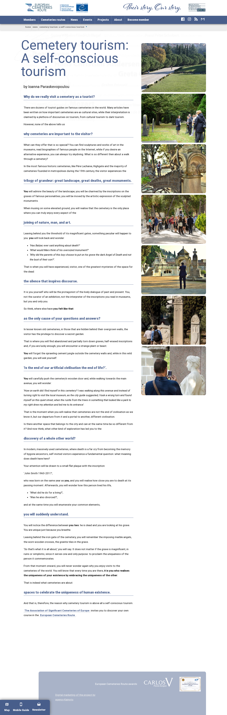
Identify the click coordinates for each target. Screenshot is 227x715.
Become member (138, 19)
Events (87, 19)
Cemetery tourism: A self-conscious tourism (61, 27)
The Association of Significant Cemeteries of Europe (56, 610)
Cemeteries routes (53, 19)
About (118, 19)
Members (30, 19)
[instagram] (189, 19)
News (74, 19)
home (28, 27)
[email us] (202, 19)
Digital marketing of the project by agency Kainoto (75, 697)
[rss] (196, 19)
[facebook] (182, 19)
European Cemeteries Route (57, 615)
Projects (103, 19)
